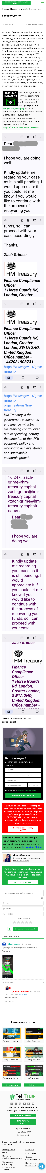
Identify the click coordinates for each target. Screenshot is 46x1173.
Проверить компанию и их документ (11, 1085)
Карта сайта (30, 1153)
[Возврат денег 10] (23, 173)
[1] (15, 922)
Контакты (29, 1150)
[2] (19, 922)
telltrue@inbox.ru (28, 1107)
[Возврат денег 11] (23, 256)
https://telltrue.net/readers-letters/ (21, 127)
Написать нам (23, 1115)
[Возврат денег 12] (23, 340)
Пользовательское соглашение (33, 1164)
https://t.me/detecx (32, 847)
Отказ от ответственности (32, 1158)
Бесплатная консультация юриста (16, 2)
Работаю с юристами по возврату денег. (32, 1085)
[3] (23, 922)
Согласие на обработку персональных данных (8, 1165)
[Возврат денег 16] (23, 674)
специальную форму (13, 108)
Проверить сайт (23, 1122)
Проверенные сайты (8, 1151)
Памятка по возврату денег (23, 829)
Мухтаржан (23, 994)
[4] (27, 922)
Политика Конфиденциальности (11, 1157)
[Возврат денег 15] (23, 590)
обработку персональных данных (26, 790)
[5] (31, 922)
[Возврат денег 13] (23, 423)
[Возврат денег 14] (23, 507)
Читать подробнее (22, 882)
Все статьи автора (21, 860)
